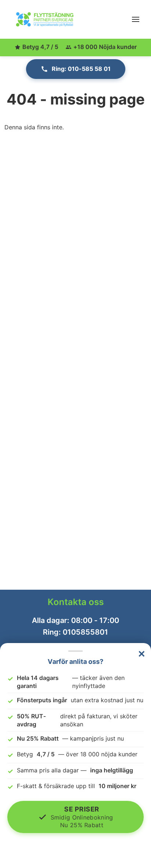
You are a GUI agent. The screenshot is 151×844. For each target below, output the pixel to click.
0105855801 (85, 632)
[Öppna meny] (136, 19)
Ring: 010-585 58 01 (81, 68)
